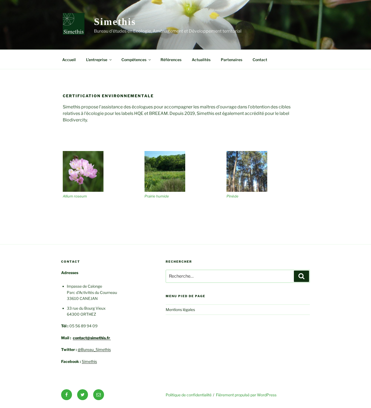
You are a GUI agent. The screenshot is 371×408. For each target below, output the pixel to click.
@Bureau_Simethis (94, 349)
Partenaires (231, 59)
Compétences (133, 59)
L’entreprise (96, 59)
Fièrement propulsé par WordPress (246, 395)
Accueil (69, 59)
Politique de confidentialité (189, 395)
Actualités (201, 59)
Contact (260, 59)
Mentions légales (180, 309)
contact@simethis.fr (92, 337)
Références (171, 59)
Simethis (115, 21)
